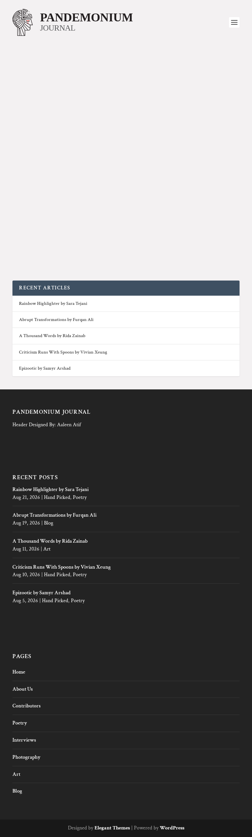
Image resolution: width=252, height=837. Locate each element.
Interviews (24, 740)
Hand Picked (57, 497)
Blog (48, 523)
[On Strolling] (125, 126)
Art (47, 549)
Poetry (80, 497)
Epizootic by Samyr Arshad (45, 368)
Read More (41, 250)
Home (18, 672)
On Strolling (38, 203)
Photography (100, 213)
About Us (22, 689)
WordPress (172, 828)
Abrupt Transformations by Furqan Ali (56, 320)
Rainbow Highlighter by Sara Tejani (53, 304)
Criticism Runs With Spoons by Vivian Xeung (63, 352)
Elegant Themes (112, 828)
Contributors (26, 705)
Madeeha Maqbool (49, 213)
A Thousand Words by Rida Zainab (52, 336)
